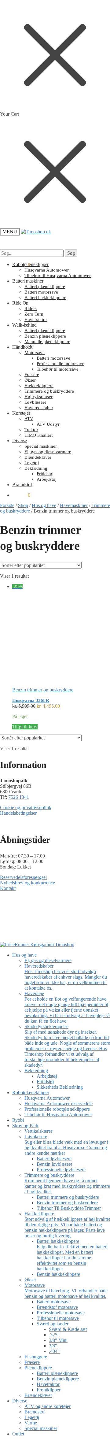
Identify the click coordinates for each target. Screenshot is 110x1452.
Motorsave (66, 1291)
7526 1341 (18, 797)
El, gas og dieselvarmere (48, 960)
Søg (71, 253)
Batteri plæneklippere (57, 1373)
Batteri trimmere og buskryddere (68, 1197)
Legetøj (31, 1417)
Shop (23, 505)
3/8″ (53, 1345)
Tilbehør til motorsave (58, 1318)
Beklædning (36, 1070)
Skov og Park (25, 1125)
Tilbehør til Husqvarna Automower (58, 1114)
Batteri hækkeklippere (72, 1255)
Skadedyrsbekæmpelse (67, 1046)
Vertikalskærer (38, 1131)
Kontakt (8, 888)
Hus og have (44, 505)
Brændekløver (38, 1395)
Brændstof (34, 1411)
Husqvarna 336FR (30, 700)
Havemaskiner (74, 505)
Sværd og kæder (52, 1323)
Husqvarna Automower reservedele (58, 1103)
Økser (30, 1279)
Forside (7, 505)
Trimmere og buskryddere (67, 1183)
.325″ (54, 1334)
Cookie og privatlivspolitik (25, 807)
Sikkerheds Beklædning (60, 1087)
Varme (30, 1422)
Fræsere (32, 1362)
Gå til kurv (55, 1444)
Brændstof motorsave (57, 1307)
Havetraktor (48, 1384)
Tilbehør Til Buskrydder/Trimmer (69, 1208)
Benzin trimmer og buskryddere (42, 689)
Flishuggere (35, 1356)
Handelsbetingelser (18, 813)
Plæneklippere (38, 1367)
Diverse (19, 1400)
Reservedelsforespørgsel (23, 877)
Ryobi (18, 1120)
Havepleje (67, 1007)
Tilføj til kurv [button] (25, 726)
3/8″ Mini (58, 1340)
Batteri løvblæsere (54, 1158)
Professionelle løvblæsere (61, 1169)
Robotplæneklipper (30, 1092)
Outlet (18, 1433)
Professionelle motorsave (61, 1312)
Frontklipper (49, 1389)
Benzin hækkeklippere (58, 1274)
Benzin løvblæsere (54, 1164)
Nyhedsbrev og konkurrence (27, 882)
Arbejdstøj (47, 1076)
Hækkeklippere (67, 1224)
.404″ (54, 1351)
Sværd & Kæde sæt (68, 1329)
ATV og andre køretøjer (47, 1406)
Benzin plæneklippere (58, 1378)
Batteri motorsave (54, 1301)
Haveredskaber (65, 977)
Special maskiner (40, 1428)
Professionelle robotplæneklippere (57, 1109)
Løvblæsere (66, 1145)
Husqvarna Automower (47, 1098)
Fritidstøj (45, 1081)
